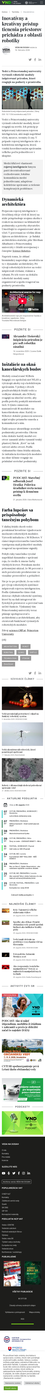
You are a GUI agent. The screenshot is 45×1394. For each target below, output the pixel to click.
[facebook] (35, 60)
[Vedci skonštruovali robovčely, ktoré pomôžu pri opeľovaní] (22, 735)
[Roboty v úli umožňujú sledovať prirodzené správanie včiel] (22, 770)
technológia (10, 658)
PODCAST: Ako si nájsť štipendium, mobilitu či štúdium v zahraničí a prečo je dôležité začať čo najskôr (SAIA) (21, 1025)
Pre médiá (6, 1157)
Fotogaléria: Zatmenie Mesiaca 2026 (24, 955)
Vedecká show (7, 1249)
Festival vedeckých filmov (12, 1232)
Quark (4, 1204)
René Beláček (20, 755)
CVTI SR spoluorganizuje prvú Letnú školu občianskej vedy (20, 1067)
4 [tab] (24, 1288)
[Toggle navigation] (41, 2)
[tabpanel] (12, 1273)
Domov (5, 12)
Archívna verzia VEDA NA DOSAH (16, 1182)
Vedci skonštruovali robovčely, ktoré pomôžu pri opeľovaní (19, 750)
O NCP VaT (6, 1194)
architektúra (10, 646)
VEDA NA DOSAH (22, 47)
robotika (8, 652)
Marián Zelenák (31, 960)
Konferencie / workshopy (12, 1252)
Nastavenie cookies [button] (12, 1383)
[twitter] (30, 60)
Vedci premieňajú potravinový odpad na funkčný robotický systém (20, 715)
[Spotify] (9, 1173)
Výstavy (5, 1235)
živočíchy (8, 664)
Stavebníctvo (28, 12)
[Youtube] (3, 1173)
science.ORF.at (17, 630)
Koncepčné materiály (10, 1214)
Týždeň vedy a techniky (11, 1242)
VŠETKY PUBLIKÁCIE (22, 1291)
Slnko (21, 652)
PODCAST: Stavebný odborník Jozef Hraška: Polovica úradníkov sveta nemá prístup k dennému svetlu (27, 486)
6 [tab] (32, 1288)
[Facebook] (19, 1173)
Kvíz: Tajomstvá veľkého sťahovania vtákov (25, 911)
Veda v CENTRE (8, 1225)
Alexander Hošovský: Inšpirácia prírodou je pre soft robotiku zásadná (27, 341)
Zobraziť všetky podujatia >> (22, 895)
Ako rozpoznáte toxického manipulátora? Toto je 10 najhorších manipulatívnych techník (27, 970)
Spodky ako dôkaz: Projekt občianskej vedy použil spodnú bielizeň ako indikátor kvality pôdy (28, 925)
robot (25, 646)
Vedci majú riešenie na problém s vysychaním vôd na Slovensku (27, 942)
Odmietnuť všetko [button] (32, 1383)
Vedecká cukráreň (9, 1228)
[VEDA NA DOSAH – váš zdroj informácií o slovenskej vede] (10, 2)
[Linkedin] (28, 1173)
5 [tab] (28, 1288)
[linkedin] (39, 60)
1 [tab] (13, 1288)
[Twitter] (13, 1173)
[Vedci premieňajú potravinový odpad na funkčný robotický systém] (22, 699)
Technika (15, 12)
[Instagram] (23, 1173)
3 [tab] (20, 1288)
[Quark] (12, 1273)
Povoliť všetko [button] (10, 1388)
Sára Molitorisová (35, 500)
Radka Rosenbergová (33, 977)
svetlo (33, 652)
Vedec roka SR (7, 1239)
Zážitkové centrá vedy (10, 1201)
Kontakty (5, 1154)
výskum (25, 658)
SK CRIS (5, 1208)
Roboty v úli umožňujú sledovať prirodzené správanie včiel (22, 786)
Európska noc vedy (9, 1245)
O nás (4, 1150)
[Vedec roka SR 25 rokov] (32, 1273)
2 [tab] (17, 1288)
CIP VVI (5, 1211)
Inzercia (5, 1160)
